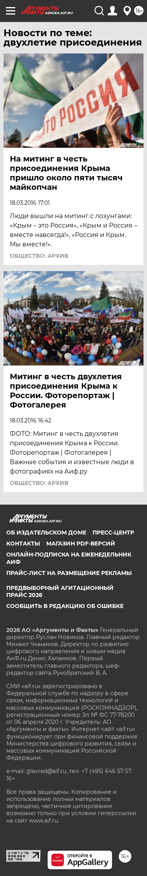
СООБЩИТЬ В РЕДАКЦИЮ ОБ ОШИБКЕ (64, 606)
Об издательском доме (46, 532)
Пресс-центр (113, 532)
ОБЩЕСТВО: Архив (39, 256)
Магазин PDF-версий (80, 543)
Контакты (23, 543)
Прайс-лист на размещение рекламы (69, 573)
